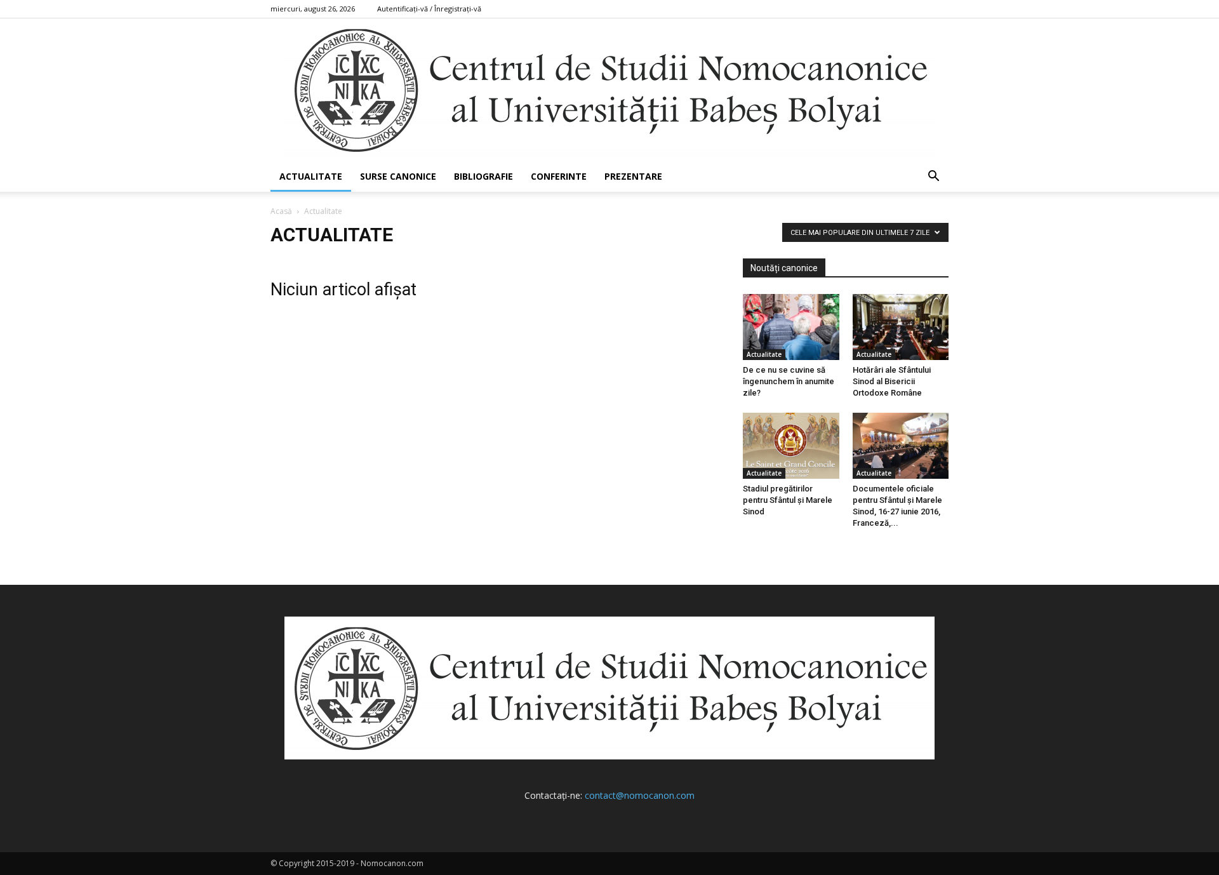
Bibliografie (483, 176)
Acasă (281, 211)
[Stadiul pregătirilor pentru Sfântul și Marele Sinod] (791, 446)
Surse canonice (398, 176)
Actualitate (310, 176)
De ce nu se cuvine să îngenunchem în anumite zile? (788, 381)
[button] (933, 177)
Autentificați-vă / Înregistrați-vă (429, 8)
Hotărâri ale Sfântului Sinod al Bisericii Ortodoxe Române (892, 381)
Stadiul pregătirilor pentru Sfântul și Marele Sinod (787, 500)
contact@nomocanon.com (640, 795)
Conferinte (559, 176)
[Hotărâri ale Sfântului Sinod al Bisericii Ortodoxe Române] (901, 327)
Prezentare (633, 176)
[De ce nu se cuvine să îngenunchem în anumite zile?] (791, 327)
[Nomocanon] (609, 89)
